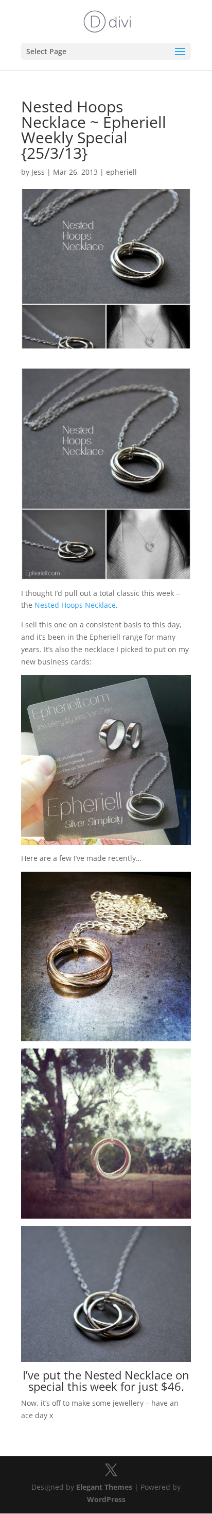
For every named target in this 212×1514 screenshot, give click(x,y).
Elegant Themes (104, 1487)
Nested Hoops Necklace (75, 605)
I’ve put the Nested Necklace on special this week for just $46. (106, 1380)
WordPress (106, 1499)
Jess (38, 172)
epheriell (121, 172)
